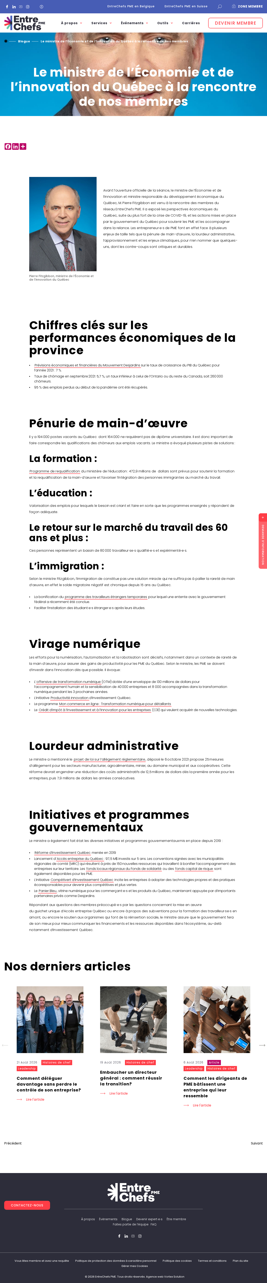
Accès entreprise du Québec (80, 858)
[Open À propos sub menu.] (81, 23)
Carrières (191, 23)
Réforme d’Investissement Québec (63, 852)
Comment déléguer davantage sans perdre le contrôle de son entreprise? (49, 1084)
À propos (88, 1219)
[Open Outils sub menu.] (172, 23)
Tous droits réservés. (131, 1277)
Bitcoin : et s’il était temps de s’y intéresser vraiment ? (257, 1143)
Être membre (176, 1219)
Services (99, 23)
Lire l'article (35, 1099)
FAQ (153, 1224)
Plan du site (240, 1261)
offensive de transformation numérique (69, 681)
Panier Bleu (47, 890)
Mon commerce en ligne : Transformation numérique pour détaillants (115, 703)
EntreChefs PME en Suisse (186, 6)
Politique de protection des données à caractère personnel (115, 1261)
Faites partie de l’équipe (131, 1224)
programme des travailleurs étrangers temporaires (106, 596)
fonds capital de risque (194, 868)
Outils (163, 23)
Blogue (127, 1219)
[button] (262, 1045)
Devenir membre (235, 23)
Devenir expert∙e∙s (149, 1219)
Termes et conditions (212, 1261)
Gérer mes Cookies (134, 1266)
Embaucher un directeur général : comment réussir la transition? (131, 1078)
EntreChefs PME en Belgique (131, 6)
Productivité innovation (70, 697)
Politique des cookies (177, 1261)
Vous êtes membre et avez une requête (42, 1261)
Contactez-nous (27, 1205)
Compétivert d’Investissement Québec (82, 879)
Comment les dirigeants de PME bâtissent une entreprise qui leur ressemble (215, 1087)
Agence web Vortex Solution (165, 1277)
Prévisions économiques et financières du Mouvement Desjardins (88, 365)
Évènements (108, 1219)
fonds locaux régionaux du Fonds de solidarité (123, 868)
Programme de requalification (55, 471)
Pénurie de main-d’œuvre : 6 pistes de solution (12, 1143)
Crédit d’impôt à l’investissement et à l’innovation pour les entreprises (95, 710)
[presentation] (50, 1019)
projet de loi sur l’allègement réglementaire (109, 759)
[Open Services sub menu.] (110, 23)
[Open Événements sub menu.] (147, 23)
